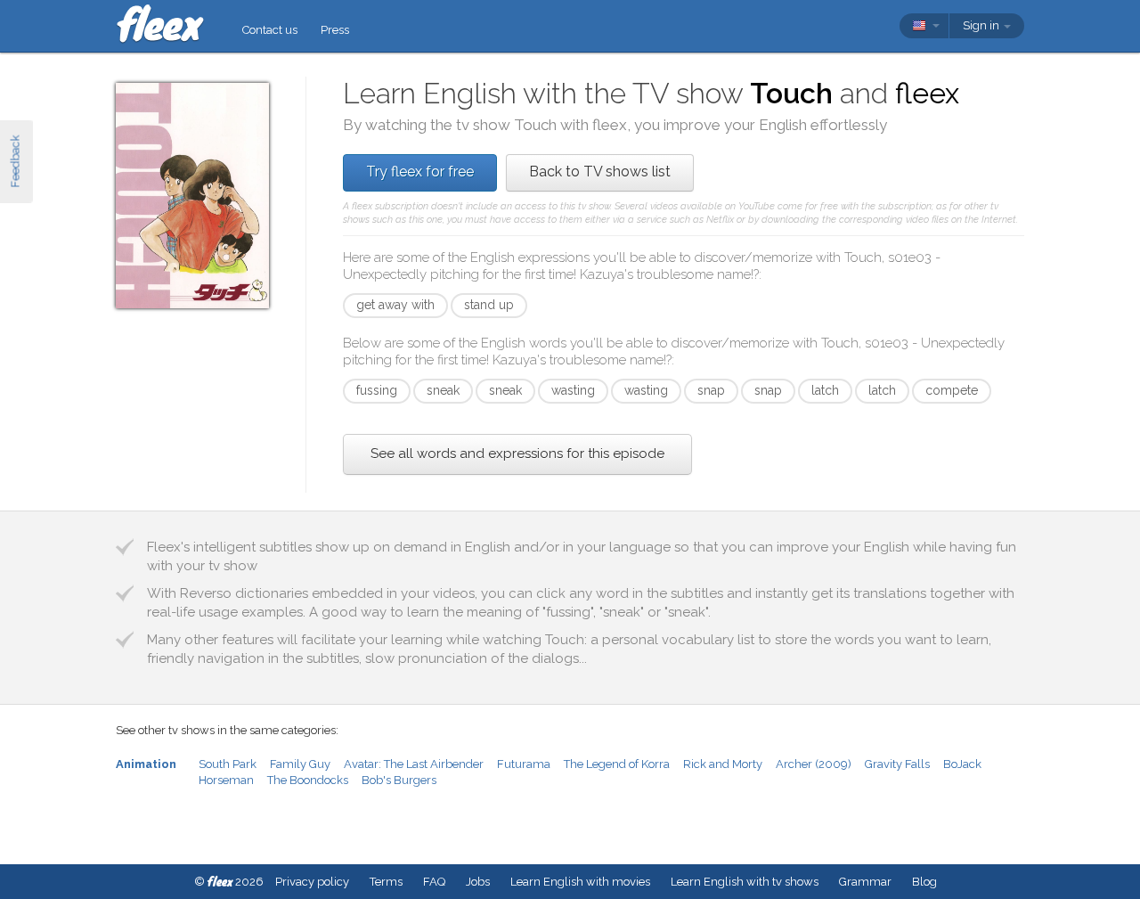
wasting (573, 390)
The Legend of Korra (617, 764)
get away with (395, 305)
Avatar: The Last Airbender (414, 764)
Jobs (478, 881)
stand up (489, 305)
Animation (146, 764)
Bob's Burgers (399, 780)
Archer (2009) (813, 764)
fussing (376, 390)
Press (335, 30)
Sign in (982, 25)
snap (711, 390)
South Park (227, 764)
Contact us (269, 30)
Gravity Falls (897, 764)
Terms (386, 881)
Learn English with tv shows (744, 881)
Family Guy (300, 764)
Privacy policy (312, 881)
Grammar (865, 881)
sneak (443, 390)
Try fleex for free (420, 171)
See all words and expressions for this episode (517, 453)
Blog (924, 881)
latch (825, 390)
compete (951, 390)
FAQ (434, 881)
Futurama (523, 764)
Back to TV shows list (600, 171)
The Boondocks (307, 780)
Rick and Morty (722, 764)
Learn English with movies (580, 881)
